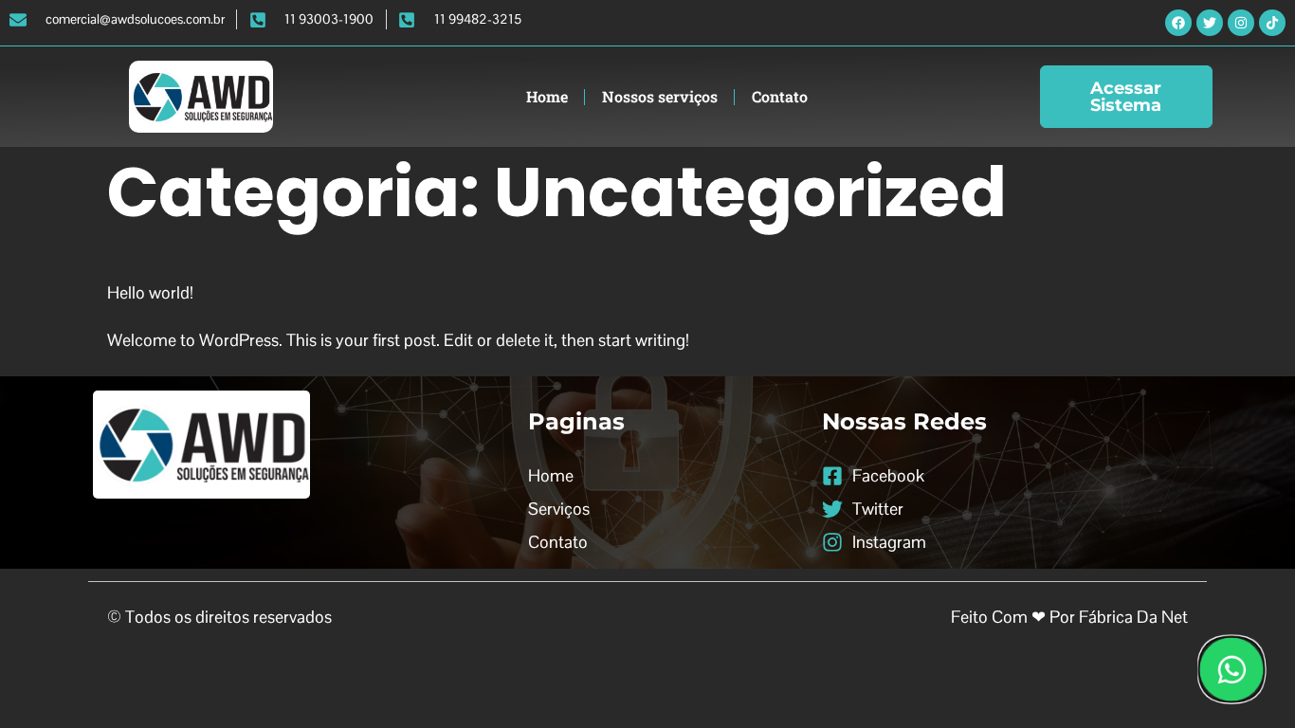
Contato (780, 96)
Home (547, 96)
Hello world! (150, 292)
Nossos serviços (660, 96)
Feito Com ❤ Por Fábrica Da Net (1069, 617)
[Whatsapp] (1231, 669)
